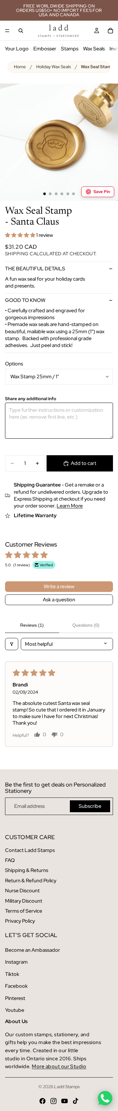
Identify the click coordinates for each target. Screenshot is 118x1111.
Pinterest (15, 998)
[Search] (21, 31)
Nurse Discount (22, 890)
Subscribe (90, 806)
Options (14, 363)
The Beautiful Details (35, 268)
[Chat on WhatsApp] (105, 1098)
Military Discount (23, 901)
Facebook (16, 986)
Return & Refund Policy (30, 880)
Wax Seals (94, 48)
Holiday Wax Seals (53, 66)
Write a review (59, 586)
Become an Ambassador (32, 950)
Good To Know (25, 300)
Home (20, 66)
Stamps (69, 48)
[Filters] (11, 644)
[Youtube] (64, 1101)
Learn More (70, 505)
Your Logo (17, 48)
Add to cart (83, 463)
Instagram (16, 962)
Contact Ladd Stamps (30, 850)
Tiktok (12, 974)
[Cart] (110, 31)
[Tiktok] (75, 1101)
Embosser (44, 48)
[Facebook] (42, 1101)
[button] (20, 235)
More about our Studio (59, 1066)
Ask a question (59, 599)
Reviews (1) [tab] (32, 625)
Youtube (14, 1010)
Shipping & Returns (26, 870)
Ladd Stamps (67, 1086)
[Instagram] (53, 1101)
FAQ (10, 860)
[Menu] (7, 30)
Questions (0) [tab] (85, 625)
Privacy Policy (20, 921)
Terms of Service (23, 911)
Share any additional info (30, 398)
